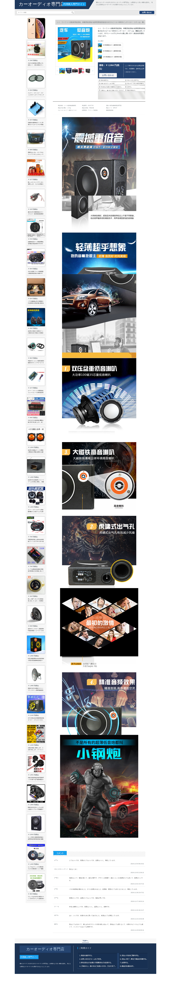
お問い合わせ (147, 12)
